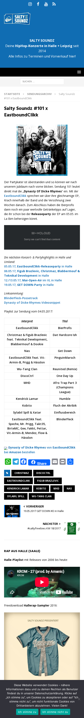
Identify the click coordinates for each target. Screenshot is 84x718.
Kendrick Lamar (18, 488)
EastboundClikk (15, 196)
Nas (69, 488)
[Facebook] (38, 4)
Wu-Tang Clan (42, 496)
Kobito (41, 488)
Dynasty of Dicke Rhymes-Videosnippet (32, 302)
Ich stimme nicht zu (55, 711)
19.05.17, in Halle (29, 285)
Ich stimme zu (27, 711)
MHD (56, 488)
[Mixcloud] (53, 4)
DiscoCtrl (43, 473)
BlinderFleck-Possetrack (21, 298)
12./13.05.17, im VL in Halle (33, 280)
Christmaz (21, 473)
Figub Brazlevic (48, 480)
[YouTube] (46, 4)
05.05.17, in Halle (38, 266)
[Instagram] (30, 4)
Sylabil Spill (15, 496)
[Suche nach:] (42, 81)
